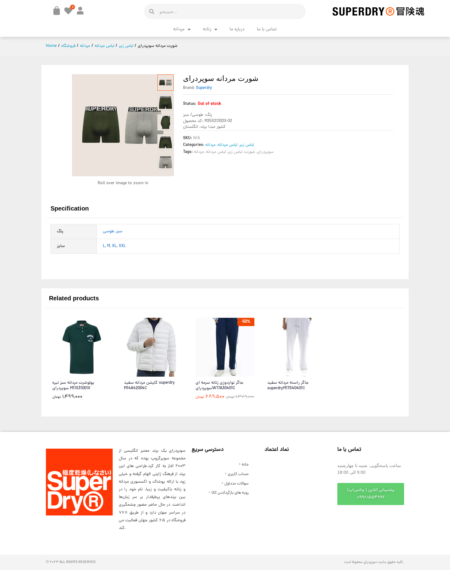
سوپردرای (265, 152)
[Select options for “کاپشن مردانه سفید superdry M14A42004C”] (138, 373)
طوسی (108, 231)
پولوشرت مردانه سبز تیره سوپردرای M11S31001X (73, 385)
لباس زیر (246, 145)
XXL (122, 246)
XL (114, 246)
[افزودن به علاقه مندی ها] (95, 373)
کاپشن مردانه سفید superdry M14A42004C (149, 385)
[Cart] (56, 10)
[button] (370, 494)
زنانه (207, 29)
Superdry (204, 88)
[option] (165, 83)
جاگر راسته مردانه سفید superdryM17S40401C (288, 385)
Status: (189, 104)
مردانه (179, 29)
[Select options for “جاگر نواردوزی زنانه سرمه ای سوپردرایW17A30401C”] (210, 373)
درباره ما (237, 29)
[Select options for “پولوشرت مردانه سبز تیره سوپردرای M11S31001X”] (67, 373)
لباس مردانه (227, 145)
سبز (119, 231)
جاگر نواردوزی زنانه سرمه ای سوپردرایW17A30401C (219, 385)
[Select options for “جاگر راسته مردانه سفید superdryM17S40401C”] (281, 373)
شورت (249, 152)
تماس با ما (267, 29)
